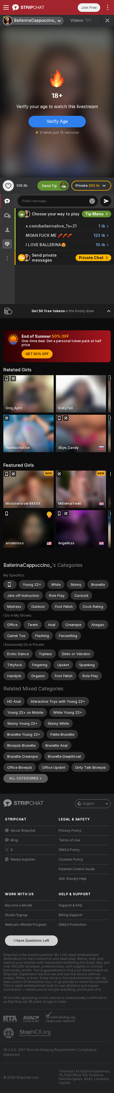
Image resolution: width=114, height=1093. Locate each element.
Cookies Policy (71, 859)
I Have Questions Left (31, 940)
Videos (80, 20)
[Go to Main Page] (34, 7)
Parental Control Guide (77, 869)
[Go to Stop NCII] (35, 1033)
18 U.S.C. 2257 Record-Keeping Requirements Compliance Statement (50, 1052)
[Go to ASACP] (31, 1019)
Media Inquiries (23, 859)
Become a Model (18, 905)
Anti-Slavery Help (73, 879)
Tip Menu (94, 214)
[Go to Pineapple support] (9, 1033)
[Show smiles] (92, 201)
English (88, 804)
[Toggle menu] (6, 7)
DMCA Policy (69, 850)
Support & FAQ (70, 905)
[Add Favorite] (8, 185)
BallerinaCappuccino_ (27, 565)
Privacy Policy (70, 831)
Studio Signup (16, 915)
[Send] (105, 201)
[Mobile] (10, 584)
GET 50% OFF (37, 354)
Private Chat (91, 258)
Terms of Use (69, 840)
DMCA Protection (72, 925)
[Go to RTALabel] (10, 1018)
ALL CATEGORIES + (25, 778)
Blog (14, 840)
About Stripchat (23, 831)
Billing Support (70, 915)
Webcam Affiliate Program (25, 925)
